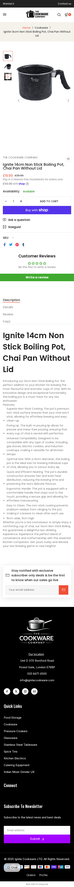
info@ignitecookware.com (37, 680)
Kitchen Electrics (15, 758)
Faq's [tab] (6, 322)
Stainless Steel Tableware (20, 744)
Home (27, 28)
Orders (31, 875)
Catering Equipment (16, 765)
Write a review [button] (37, 277)
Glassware (10, 738)
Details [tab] (8, 307)
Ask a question (19, 219)
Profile (43, 875)
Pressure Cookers (16, 731)
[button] (68, 14)
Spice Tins (10, 751)
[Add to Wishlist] (68, 159)
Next (68, 101)
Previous (18, 101)
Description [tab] (11, 300)
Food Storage (12, 717)
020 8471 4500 (37, 673)
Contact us (64, 3)
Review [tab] (8, 314)
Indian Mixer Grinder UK (19, 772)
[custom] (7, 691)
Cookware (41, 28)
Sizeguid (14, 227)
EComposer (42, 884)
